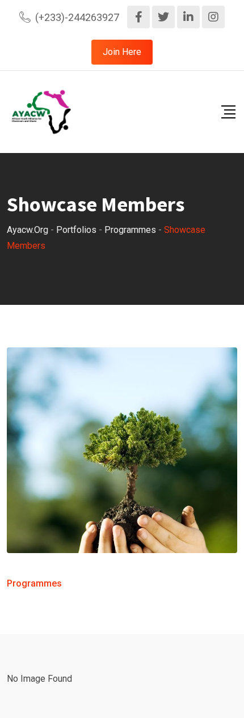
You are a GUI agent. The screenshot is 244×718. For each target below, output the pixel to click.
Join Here (122, 51)
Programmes (34, 583)
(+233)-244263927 (77, 17)
